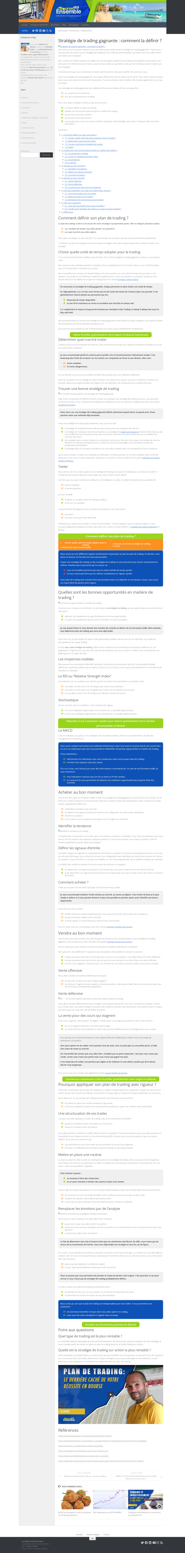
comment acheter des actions (119, 927)
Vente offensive (73, 181)
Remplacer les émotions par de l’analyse (84, 199)
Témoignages (74, 25)
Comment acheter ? (75, 175)
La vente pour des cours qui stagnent (83, 187)
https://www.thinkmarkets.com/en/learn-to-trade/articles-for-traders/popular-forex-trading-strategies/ (102, 1441)
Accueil (24, 25)
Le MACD (70, 162)
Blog (64, 25)
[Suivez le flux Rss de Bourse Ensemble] (50, 30)
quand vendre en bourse (116, 1073)
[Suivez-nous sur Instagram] (47, 30)
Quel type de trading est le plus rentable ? (85, 206)
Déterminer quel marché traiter (80, 141)
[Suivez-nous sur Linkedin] (40, 30)
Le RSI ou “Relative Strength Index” (81, 156)
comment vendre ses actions (119, 941)
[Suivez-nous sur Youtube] (43, 30)
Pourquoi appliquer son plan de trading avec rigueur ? (86, 190)
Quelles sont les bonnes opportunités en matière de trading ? (89, 150)
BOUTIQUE (55, 25)
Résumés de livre (29, 138)
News (25, 123)
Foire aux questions (71, 203)
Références (67, 212)
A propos (85, 25)
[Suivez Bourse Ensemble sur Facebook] (37, 30)
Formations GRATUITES (39, 25)
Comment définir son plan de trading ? (79, 135)
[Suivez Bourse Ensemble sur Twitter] (33, 30)
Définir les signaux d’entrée (78, 172)
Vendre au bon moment (73, 178)
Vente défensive (73, 184)
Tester (69, 147)
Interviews (26, 108)
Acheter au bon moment (73, 165)
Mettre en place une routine (79, 196)
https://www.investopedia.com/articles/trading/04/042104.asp (85, 1436)
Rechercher (25, 151)
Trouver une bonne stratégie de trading (84, 144)
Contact (106, 1534)
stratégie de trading (66, 405)
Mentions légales (93, 1534)
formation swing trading (128, 279)
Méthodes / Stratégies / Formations (75, 31)
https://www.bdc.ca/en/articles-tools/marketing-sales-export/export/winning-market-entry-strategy (101, 1461)
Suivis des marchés (29, 143)
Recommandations (29, 133)
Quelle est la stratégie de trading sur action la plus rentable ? (93, 209)
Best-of (25, 97)
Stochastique (72, 159)
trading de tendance (129, 432)
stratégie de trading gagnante (144, 527)
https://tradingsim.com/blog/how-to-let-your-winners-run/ (83, 1451)
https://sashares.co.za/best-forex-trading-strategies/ (80, 1446)
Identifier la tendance (76, 169)
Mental (25, 113)
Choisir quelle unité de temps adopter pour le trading (90, 138)
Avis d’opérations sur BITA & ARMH (107, 1512)
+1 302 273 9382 (31, 1546)
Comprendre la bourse (31, 103)
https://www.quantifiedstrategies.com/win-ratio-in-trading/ (83, 1456)
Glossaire (79, 1534)
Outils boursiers (28, 128)
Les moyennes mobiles (76, 153)
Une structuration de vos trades (80, 193)
